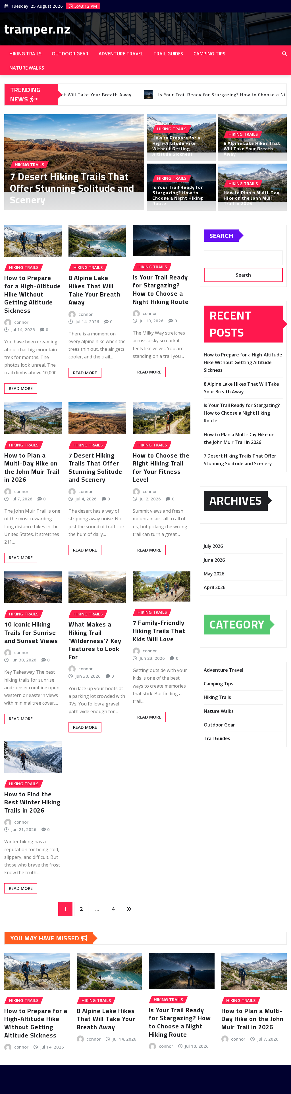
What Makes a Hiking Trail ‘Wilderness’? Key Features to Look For (94, 640)
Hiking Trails (25, 54)
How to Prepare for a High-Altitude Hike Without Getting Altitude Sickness (69, 188)
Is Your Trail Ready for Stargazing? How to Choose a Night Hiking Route (177, 195)
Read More (21, 388)
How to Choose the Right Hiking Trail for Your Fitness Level (161, 467)
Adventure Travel (121, 54)
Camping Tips (210, 54)
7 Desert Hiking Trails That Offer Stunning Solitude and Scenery (95, 467)
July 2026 (213, 546)
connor (21, 322)
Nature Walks (26, 68)
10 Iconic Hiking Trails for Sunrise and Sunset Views (31, 632)
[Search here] (284, 54)
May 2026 (214, 574)
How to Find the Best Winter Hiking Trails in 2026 (32, 802)
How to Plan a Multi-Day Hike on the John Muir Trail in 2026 (251, 198)
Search (221, 235)
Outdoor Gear (70, 54)
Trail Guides (168, 54)
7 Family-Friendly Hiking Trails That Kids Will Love (159, 631)
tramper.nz (37, 28)
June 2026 (214, 560)
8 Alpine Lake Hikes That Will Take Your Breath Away (252, 148)
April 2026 (214, 587)
